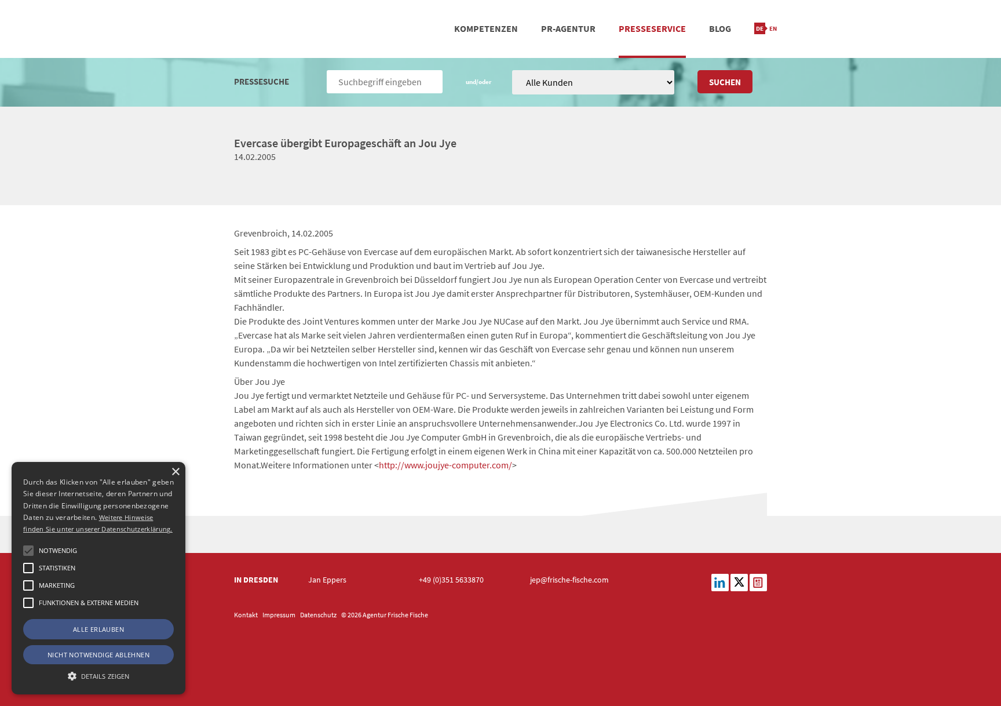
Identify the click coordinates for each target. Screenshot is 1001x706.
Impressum (278, 614)
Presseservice (652, 28)
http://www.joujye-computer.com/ (445, 465)
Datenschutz (318, 614)
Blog (720, 28)
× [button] (175, 472)
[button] (28, 550)
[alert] (98, 578)
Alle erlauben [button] (98, 629)
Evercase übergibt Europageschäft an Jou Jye (345, 143)
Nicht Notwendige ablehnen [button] (98, 654)
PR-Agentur (568, 28)
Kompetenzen (486, 28)
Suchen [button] (725, 82)
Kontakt (246, 614)
